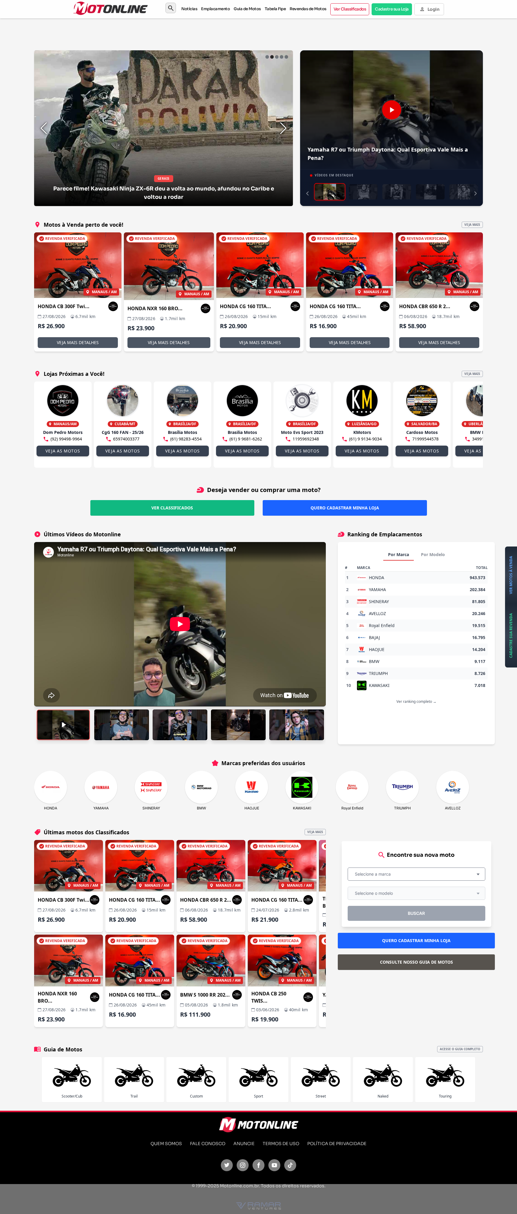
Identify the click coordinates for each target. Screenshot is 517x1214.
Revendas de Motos (308, 8)
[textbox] (374, 874)
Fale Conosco (207, 1143)
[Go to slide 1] (267, 57)
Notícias (189, 8)
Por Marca (398, 554)
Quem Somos (166, 1143)
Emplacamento (215, 8)
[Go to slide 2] (272, 57)
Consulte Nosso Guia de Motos (416, 962)
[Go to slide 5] (286, 57)
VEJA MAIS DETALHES (78, 342)
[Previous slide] (43, 128)
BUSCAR (416, 913)
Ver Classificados (350, 9)
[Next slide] (283, 128)
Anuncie (244, 1143)
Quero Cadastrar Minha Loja (345, 508)
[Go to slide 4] (281, 57)
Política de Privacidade (337, 1143)
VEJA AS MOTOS (62, 451)
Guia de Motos (247, 8)
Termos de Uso (281, 1143)
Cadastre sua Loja (392, 9)
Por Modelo (433, 554)
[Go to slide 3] (277, 57)
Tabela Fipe (275, 8)
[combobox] (416, 874)
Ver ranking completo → (416, 701)
